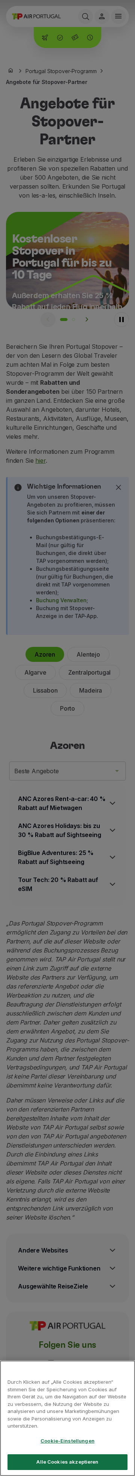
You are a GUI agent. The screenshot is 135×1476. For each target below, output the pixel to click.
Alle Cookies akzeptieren (67, 1462)
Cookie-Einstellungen (67, 1441)
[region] (67, 1418)
